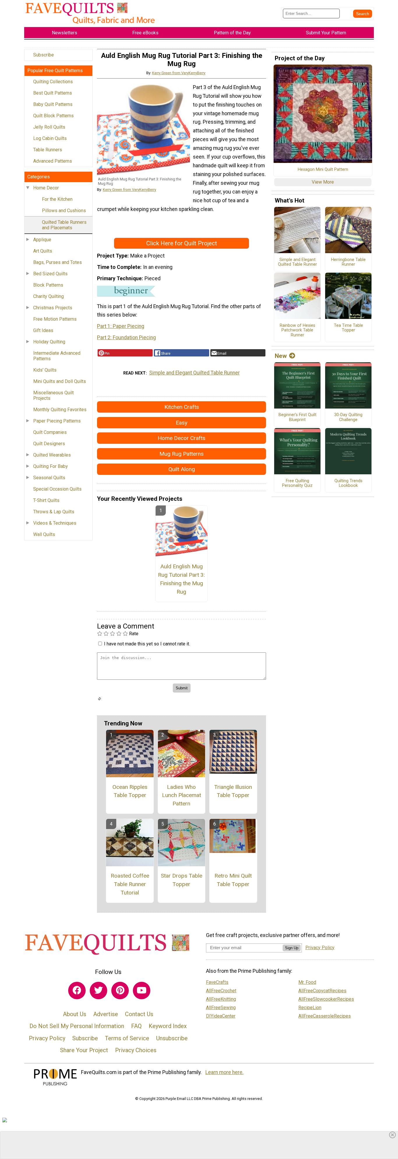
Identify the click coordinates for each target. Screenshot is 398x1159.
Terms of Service (127, 1038)
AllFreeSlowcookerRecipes (326, 999)
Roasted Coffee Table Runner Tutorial (130, 884)
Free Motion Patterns (55, 319)
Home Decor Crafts (181, 438)
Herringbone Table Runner (348, 262)
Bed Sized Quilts (50, 273)
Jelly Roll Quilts (49, 127)
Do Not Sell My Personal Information (76, 1026)
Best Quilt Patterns (52, 93)
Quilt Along (181, 469)
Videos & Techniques (54, 523)
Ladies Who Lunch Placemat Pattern (181, 795)
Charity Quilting (48, 296)
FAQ (136, 1026)
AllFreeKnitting (221, 999)
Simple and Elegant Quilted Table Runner (194, 373)
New (281, 355)
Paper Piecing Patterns (57, 421)
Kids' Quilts (45, 370)
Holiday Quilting (49, 342)
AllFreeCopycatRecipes (322, 990)
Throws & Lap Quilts (53, 511)
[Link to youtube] (141, 990)
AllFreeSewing (221, 1007)
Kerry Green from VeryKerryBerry (178, 73)
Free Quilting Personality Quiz (297, 483)
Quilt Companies (50, 432)
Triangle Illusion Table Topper (233, 791)
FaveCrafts (217, 982)
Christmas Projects (52, 307)
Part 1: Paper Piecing (120, 326)
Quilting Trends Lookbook (348, 483)
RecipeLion (309, 1007)
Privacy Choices (135, 1050)
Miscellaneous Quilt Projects (53, 395)
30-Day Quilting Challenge (348, 417)
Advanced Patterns (52, 161)
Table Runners (47, 149)
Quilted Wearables (52, 455)
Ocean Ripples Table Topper (129, 791)
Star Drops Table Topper (181, 880)
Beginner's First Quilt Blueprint (297, 417)
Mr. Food (307, 982)
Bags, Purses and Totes (57, 262)
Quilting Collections (53, 81)
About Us (74, 1014)
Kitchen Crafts (181, 407)
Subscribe (43, 55)
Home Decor (46, 188)
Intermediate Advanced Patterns (56, 355)
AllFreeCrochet (221, 990)
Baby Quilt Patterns (53, 104)
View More (323, 182)
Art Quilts (42, 251)
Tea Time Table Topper (348, 328)
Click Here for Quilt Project (181, 243)
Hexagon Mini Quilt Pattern (323, 169)
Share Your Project (84, 1050)
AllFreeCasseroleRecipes (324, 1016)
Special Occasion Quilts (57, 489)
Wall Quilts (44, 534)
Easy (181, 422)
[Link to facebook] (77, 990)
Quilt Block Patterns (53, 115)
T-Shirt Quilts (46, 500)
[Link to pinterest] (120, 990)
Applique (42, 239)
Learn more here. (224, 1072)
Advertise (105, 1014)
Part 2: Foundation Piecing (126, 337)
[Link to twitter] (98, 990)
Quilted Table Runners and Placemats (64, 224)
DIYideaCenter (220, 1016)
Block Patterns (48, 285)
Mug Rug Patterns (181, 453)
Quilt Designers (49, 443)
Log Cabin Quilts (50, 138)
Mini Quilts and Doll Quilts (59, 381)
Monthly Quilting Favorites (60, 409)
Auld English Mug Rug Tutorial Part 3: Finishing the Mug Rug (181, 579)
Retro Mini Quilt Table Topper (233, 880)
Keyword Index (168, 1026)
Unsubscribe (172, 1038)
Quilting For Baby (50, 466)
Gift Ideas (43, 330)
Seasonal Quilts (49, 477)
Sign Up (291, 948)
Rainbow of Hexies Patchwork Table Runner (297, 330)
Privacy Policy (47, 1038)
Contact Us (139, 1014)
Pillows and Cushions (64, 210)
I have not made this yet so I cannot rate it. (147, 644)
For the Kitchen (57, 199)
